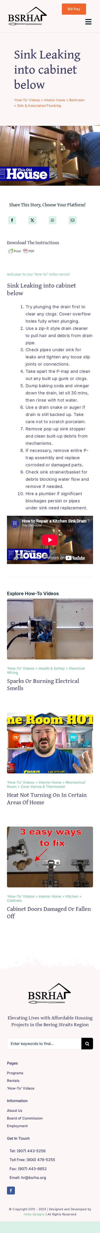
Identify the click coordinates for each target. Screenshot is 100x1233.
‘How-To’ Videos (27, 100)
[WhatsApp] (52, 220)
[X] (32, 220)
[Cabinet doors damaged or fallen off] (50, 829)
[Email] (72, 220)
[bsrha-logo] (28, 7)
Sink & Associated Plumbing (39, 105)
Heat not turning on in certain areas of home (47, 798)
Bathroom (76, 100)
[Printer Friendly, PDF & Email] (21, 251)
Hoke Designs (34, 1214)
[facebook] (11, 1190)
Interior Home (54, 100)
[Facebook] (12, 220)
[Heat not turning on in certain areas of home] (50, 716)
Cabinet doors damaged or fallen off (49, 912)
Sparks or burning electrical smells (43, 684)
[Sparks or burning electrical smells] (50, 602)
